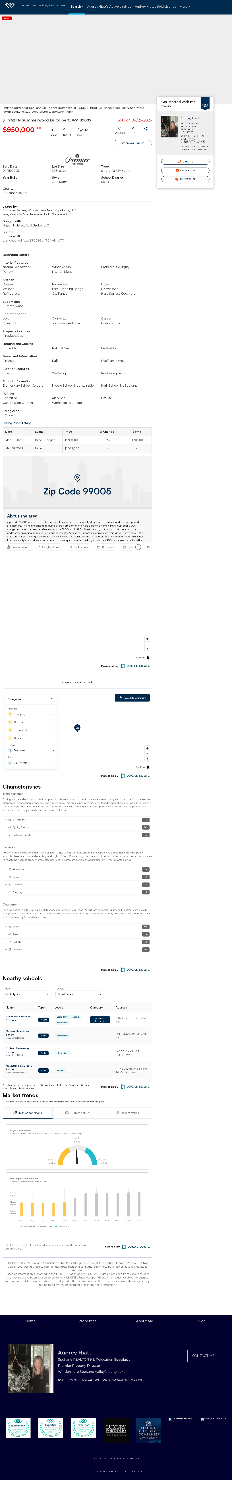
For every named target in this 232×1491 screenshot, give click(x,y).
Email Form (187, 170)
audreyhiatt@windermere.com (122, 1379)
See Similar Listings (132, 143)
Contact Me (203, 1356)
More (186, 10)
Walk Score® (85, 682)
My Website (187, 179)
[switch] (120, 131)
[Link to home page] (10, 7)
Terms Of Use (102, 1458)
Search (77, 10)
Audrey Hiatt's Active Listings (109, 6)
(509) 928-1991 (90, 1379)
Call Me (187, 161)
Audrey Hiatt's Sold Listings (155, 6)
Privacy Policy (128, 1458)
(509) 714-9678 (67, 1379)
